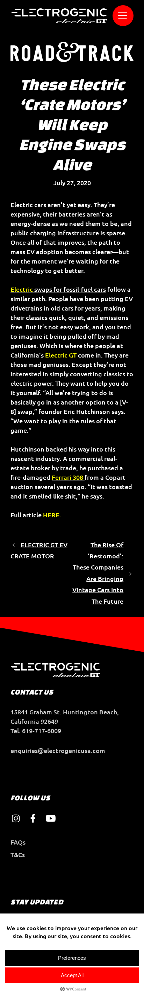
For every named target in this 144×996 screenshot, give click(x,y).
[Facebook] (33, 818)
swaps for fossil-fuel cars (58, 289)
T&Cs (17, 854)
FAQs (18, 842)
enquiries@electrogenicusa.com (57, 750)
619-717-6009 (41, 731)
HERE (51, 515)
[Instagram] (15, 818)
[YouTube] (50, 818)
